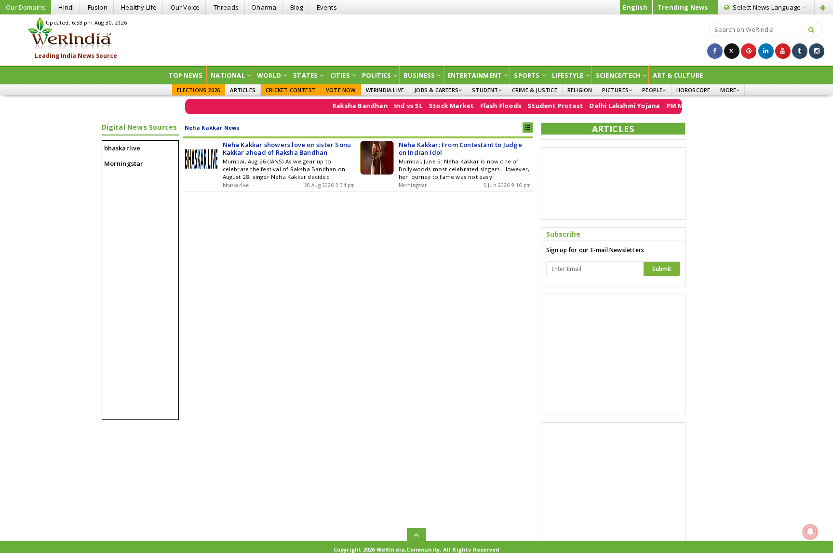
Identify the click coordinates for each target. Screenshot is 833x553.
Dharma (264, 7)
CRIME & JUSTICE (534, 90)
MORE (728, 90)
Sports (526, 75)
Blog (296, 7)
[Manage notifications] (810, 532)
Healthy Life (139, 7)
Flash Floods (491, 105)
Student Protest (547, 105)
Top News (186, 75)
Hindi (66, 7)
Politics (376, 75)
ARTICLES (242, 90)
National (228, 75)
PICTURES (615, 90)
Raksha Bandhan (351, 105)
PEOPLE (652, 90)
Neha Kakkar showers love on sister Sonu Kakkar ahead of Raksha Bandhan (287, 148)
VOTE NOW (341, 90)
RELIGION (579, 90)
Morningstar (124, 163)
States (305, 75)
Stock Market (442, 105)
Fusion (97, 7)
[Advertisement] (416, 39)
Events (327, 7)
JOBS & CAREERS (436, 90)
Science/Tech (618, 75)
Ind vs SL (399, 105)
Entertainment (474, 75)
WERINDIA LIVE (385, 90)
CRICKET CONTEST (291, 90)
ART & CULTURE (678, 75)
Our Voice (185, 7)
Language (767, 7)
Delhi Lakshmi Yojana (616, 105)
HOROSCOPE (693, 90)
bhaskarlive (122, 148)
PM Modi (671, 105)
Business (419, 75)
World (269, 75)
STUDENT (485, 90)
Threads (226, 7)
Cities (340, 75)
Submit (662, 269)
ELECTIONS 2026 (198, 90)
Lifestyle (568, 75)
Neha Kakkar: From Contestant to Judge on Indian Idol (460, 148)
